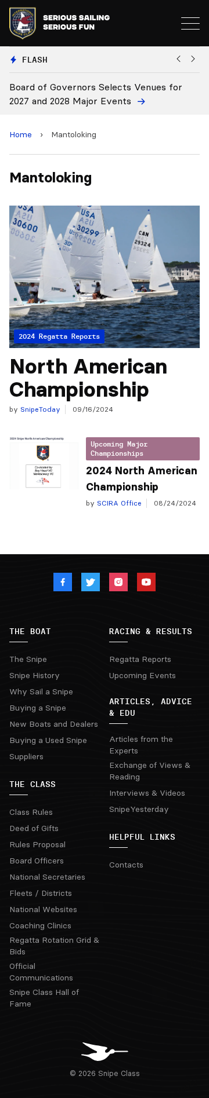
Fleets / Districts (40, 893)
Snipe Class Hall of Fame (44, 998)
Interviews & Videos (147, 793)
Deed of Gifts (34, 828)
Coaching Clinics (40, 925)
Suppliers (26, 756)
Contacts (126, 864)
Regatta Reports (140, 659)
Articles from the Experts (141, 745)
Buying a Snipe (37, 707)
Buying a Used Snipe (48, 740)
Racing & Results (150, 631)
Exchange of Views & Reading (149, 771)
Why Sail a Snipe (41, 691)
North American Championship (88, 377)
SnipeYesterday (139, 809)
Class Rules (31, 812)
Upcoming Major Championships (119, 449)
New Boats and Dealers (53, 724)
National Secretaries (47, 877)
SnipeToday (39, 409)
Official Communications (41, 972)
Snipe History (34, 675)
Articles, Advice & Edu (150, 707)
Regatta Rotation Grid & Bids (54, 946)
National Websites (43, 909)
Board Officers (36, 860)
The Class (32, 784)
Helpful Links (142, 837)
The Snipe (28, 659)
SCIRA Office (118, 503)
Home (20, 134)
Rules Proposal (37, 844)
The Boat (30, 631)
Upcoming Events (142, 675)
